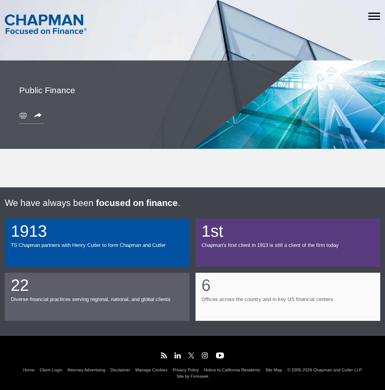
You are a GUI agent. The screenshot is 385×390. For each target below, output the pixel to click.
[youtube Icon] (220, 356)
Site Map (273, 370)
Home (29, 370)
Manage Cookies (151, 370)
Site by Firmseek (192, 376)
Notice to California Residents (232, 370)
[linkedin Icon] (177, 356)
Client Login (51, 370)
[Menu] (374, 16)
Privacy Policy (186, 370)
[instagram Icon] (205, 356)
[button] (39, 116)
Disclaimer (120, 370)
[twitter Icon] (191, 356)
